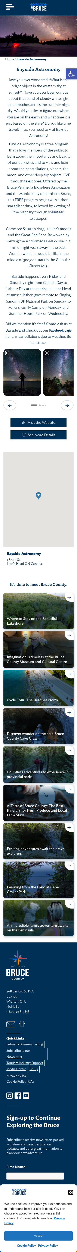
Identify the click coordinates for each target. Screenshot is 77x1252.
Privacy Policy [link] (48, 1245)
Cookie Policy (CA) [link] (20, 1081)
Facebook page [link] (60, 330)
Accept (38, 1235)
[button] (70, 1192)
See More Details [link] (41, 435)
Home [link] (9, 59)
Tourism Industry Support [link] (24, 1063)
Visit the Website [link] (41, 423)
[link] (71, 73)
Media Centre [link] (16, 1069)
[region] (38, 379)
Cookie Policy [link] (26, 1245)
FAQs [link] (34, 1069)
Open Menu (10, 7)
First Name (15, 1166)
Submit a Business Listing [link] (24, 1044)
